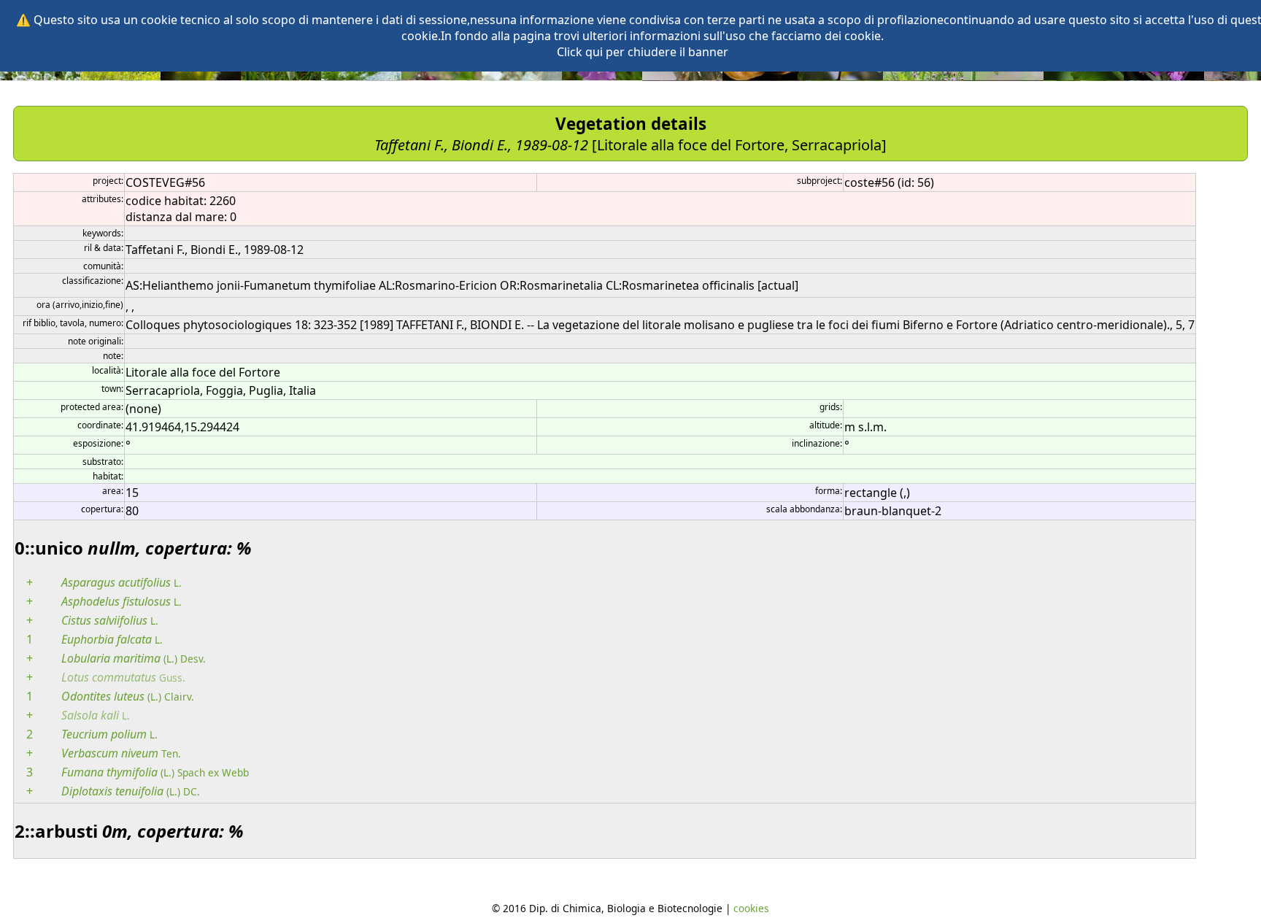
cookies (751, 908)
